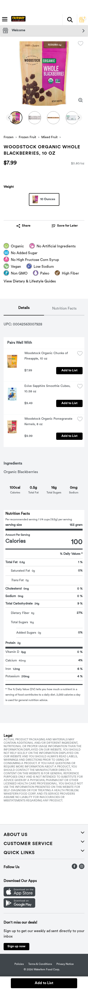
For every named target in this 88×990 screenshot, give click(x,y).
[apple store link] (19, 895)
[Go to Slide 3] (53, 118)
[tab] (24, 308)
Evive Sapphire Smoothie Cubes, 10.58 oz (47, 388)
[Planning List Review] (81, 21)
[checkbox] (80, 43)
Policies (19, 964)
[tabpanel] (44, 510)
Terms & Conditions (40, 964)
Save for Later (67, 225)
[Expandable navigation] (5, 19)
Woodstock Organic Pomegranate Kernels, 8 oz (48, 421)
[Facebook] (74, 868)
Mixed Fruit (49, 137)
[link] (64, 226)
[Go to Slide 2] (34, 118)
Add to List (69, 370)
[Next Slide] (78, 117)
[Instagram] (81, 868)
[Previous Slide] (9, 117)
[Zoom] (80, 100)
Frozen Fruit (27, 137)
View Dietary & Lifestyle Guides (30, 281)
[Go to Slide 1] (16, 118)
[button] (70, 19)
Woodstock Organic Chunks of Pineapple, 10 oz (46, 356)
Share (26, 225)
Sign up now (16, 946)
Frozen (9, 137)
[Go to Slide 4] (72, 118)
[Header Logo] (17, 19)
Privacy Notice (65, 964)
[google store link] (19, 907)
